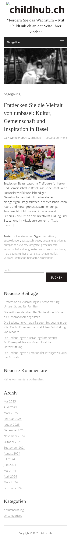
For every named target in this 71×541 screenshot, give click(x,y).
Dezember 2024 (14, 430)
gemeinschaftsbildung (17, 249)
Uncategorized (24, 236)
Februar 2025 (13, 419)
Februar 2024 (13, 488)
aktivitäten (49, 236)
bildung (61, 240)
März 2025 (11, 413)
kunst (42, 249)
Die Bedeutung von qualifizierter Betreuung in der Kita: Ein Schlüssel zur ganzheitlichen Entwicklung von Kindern (35, 327)
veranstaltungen (39, 253)
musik (7, 253)
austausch (28, 240)
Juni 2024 (10, 465)
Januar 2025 (12, 424)
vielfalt (54, 253)
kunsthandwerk (56, 249)
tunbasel (23, 253)
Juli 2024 (9, 459)
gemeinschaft (49, 245)
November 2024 (14, 436)
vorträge (8, 258)
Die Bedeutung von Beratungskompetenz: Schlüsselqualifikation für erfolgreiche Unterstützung (30, 342)
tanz (14, 253)
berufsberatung (14, 510)
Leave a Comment (56, 137)
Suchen (8, 270)
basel (38, 240)
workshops (46, 258)
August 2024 (12, 453)
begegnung (49, 240)
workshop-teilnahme (27, 258)
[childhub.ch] (35, 9)
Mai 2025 (10, 401)
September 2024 (14, 447)
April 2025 (10, 407)
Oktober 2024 (13, 442)
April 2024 (10, 476)
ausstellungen (12, 240)
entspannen (11, 245)
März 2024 (11, 482)
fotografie (34, 245)
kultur (34, 249)
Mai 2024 (10, 471)
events (23, 245)
